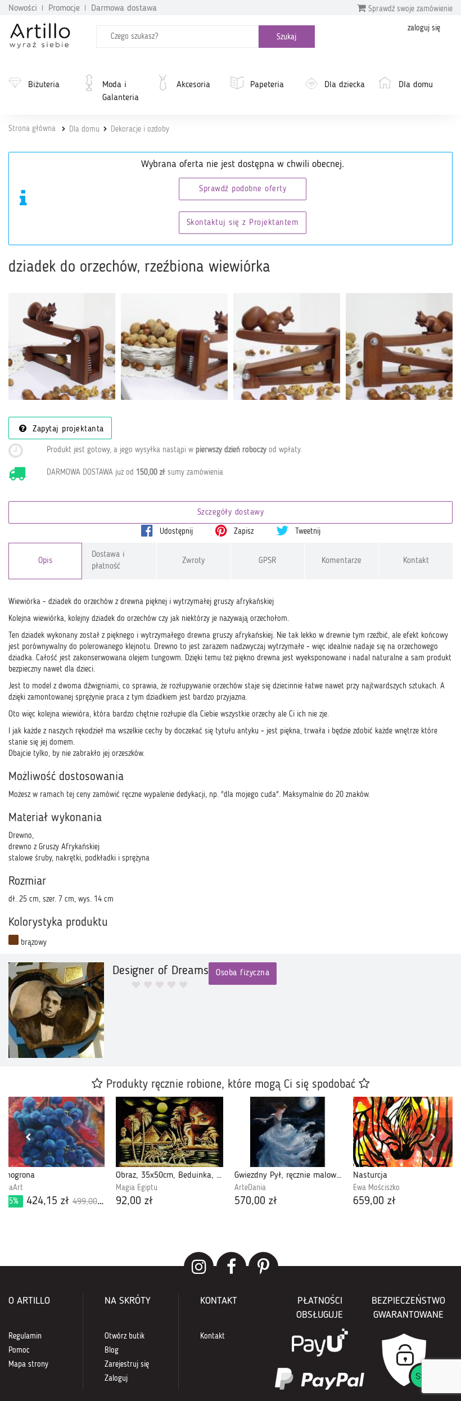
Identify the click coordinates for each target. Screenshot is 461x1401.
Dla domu (416, 84)
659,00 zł (374, 1201)
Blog (112, 1350)
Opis (45, 561)
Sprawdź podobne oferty (242, 189)
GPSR (268, 561)
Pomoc (19, 1350)
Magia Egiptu (136, 1188)
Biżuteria (44, 84)
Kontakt (416, 561)
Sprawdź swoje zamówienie (409, 9)
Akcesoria (193, 84)
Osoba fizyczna (242, 973)
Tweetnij (306, 531)
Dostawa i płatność (108, 561)
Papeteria (267, 84)
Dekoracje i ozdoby (140, 129)
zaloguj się (424, 28)
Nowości (22, 8)
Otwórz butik (124, 1336)
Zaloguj (116, 1378)
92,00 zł (134, 1201)
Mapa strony (28, 1364)
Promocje (64, 8)
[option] (169, 1153)
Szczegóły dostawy (230, 512)
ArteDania (250, 1188)
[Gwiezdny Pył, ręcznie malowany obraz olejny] (288, 1132)
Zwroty (193, 561)
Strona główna (32, 129)
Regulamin (25, 1336)
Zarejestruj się (127, 1364)
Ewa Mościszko (376, 1188)
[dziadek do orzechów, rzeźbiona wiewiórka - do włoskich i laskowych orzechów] (399, 346)
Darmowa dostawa (124, 8)
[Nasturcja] (406, 1132)
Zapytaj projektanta (67, 429)
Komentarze (341, 561)
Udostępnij (175, 531)
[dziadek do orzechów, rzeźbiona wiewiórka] (61, 346)
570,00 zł (255, 1201)
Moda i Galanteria (120, 91)
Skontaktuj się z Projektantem (243, 223)
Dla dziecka (344, 84)
